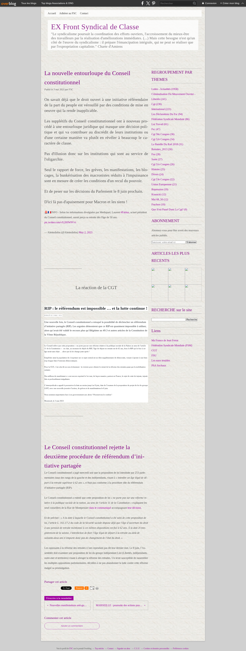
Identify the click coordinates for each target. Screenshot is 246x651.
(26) (162, 164)
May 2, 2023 (85, 232)
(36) (162, 134)
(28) (155, 154)
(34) (162, 139)
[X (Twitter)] (148, 3)
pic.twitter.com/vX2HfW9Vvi (60, 222)
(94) (167, 114)
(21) (164, 184)
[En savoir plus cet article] (159, 276)
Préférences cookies (181, 648)
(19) (159, 189)
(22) (162, 179)
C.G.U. (137, 648)
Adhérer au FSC (68, 13)
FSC (71, 648)
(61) (159, 124)
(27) (156, 159)
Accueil (52, 13)
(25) (158, 169)
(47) (155, 129)
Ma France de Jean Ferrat (164, 340)
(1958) (164, 89)
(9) (169, 209)
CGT (154, 350)
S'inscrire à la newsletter (59, 598)
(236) (156, 104)
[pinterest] (153, 3)
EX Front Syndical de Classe (95, 27)
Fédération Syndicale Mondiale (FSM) (171, 345)
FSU (153, 355)
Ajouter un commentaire (72, 626)
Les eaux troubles (160, 360)
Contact (84, 13)
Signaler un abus (124, 648)
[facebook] (142, 3)
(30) (161, 149)
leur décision (134, 507)
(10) (158, 204)
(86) (170, 119)
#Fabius (125, 212)
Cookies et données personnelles (156, 648)
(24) (157, 174)
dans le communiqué (100, 507)
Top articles (99, 648)
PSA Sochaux (158, 365)
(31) (167, 144)
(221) (161, 109)
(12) (158, 194)
